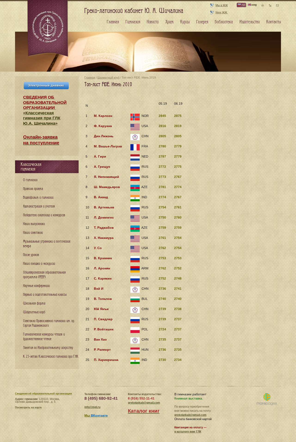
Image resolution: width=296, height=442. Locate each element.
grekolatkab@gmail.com (144, 402)
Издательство (250, 21)
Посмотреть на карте (28, 407)
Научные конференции (36, 286)
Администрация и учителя (39, 206)
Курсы (185, 21)
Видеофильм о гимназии (38, 198)
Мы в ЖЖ (222, 5)
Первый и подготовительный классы (45, 295)
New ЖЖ (222, 12)
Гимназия (133, 21)
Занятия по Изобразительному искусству (48, 348)
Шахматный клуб (108, 77)
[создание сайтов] (267, 399)
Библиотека (224, 21)
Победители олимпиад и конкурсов (44, 215)
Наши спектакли (33, 233)
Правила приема (33, 189)
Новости (153, 21)
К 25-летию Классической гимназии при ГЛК (50, 357)
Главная (89, 77)
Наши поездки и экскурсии (39, 264)
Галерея (202, 21)
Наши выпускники (34, 224)
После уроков (31, 255)
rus (243, 4)
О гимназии (30, 180)
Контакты (273, 21)
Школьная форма (34, 303)
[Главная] (48, 28)
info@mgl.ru (92, 407)
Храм (169, 21)
